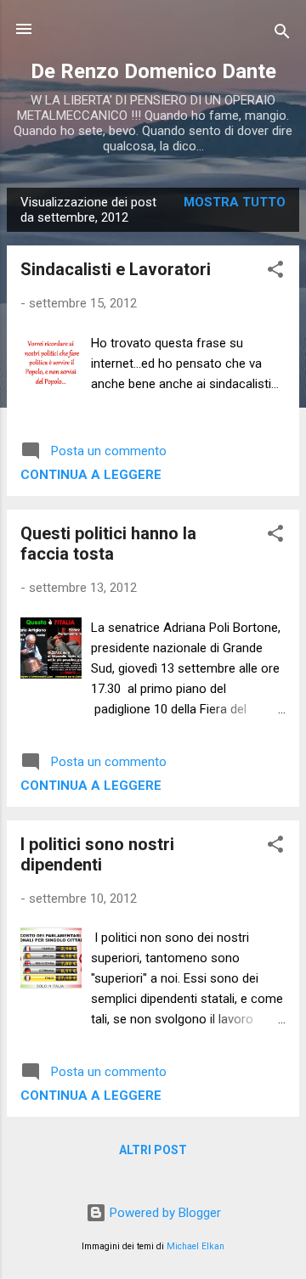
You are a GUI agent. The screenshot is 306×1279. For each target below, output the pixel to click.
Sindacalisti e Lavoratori (115, 269)
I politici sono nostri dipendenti (97, 854)
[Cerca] (282, 34)
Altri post (153, 1150)
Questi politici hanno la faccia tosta (108, 543)
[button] (275, 272)
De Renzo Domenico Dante (153, 71)
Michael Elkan (195, 1246)
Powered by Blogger (163, 1212)
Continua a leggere (91, 474)
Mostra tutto (235, 202)
